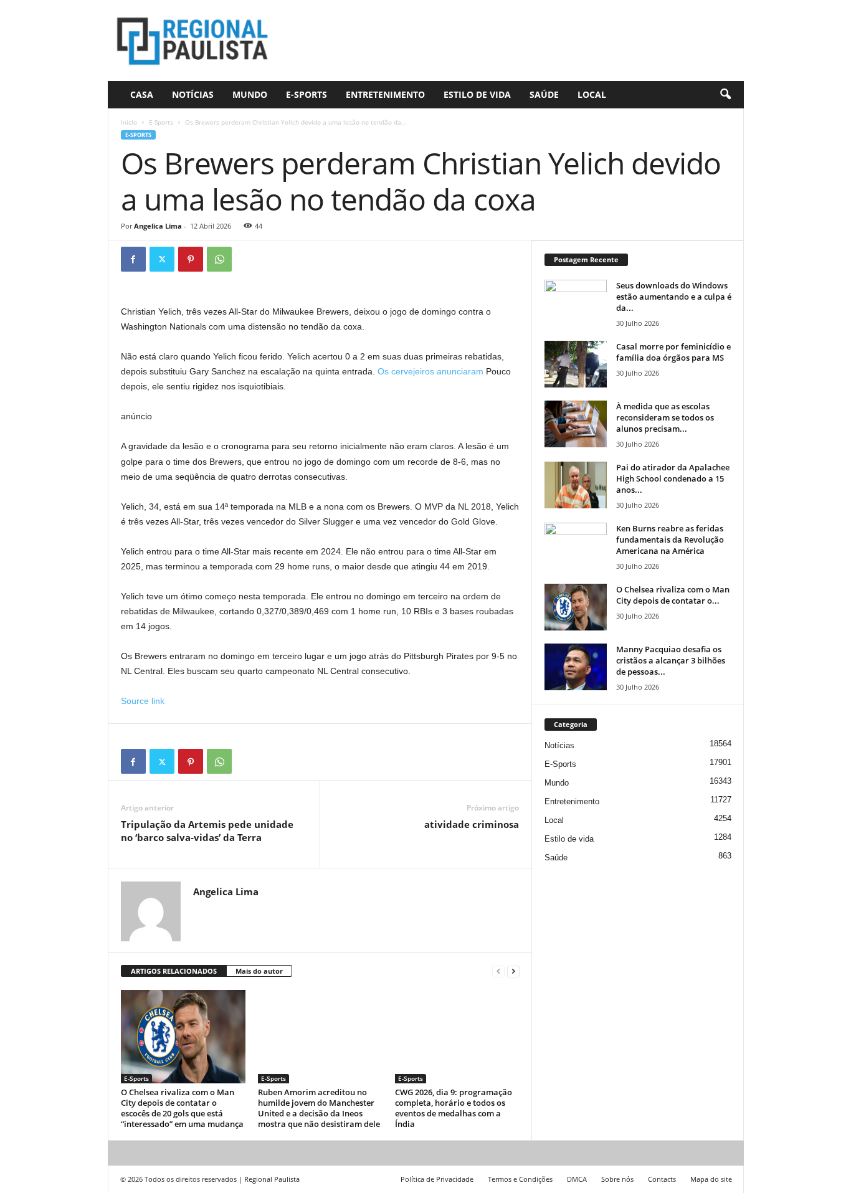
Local (592, 94)
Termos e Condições (520, 1179)
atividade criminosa (471, 824)
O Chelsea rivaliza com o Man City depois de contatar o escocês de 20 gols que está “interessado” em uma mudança (182, 1107)
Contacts (662, 1179)
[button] (725, 94)
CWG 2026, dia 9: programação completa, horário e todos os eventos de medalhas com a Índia (453, 1107)
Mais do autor (259, 971)
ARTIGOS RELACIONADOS (174, 971)
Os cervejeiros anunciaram (430, 371)
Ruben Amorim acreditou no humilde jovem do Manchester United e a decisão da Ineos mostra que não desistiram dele (319, 1107)
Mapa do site (711, 1179)
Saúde (544, 94)
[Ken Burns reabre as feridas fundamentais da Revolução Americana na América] (575, 546)
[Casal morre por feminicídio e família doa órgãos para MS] (575, 364)
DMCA (577, 1179)
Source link (142, 701)
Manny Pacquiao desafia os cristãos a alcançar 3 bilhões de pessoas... (670, 660)
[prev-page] (498, 971)
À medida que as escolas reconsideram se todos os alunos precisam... (665, 417)
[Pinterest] (190, 259)
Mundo (249, 94)
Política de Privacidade (437, 1179)
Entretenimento (385, 94)
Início (129, 122)
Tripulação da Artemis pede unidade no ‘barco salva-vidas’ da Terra (207, 831)
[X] (162, 259)
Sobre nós (617, 1179)
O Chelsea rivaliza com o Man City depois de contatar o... (673, 595)
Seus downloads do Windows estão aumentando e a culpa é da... (673, 296)
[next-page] (513, 971)
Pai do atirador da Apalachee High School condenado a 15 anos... (673, 478)
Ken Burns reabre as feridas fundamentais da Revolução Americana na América (670, 539)
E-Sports (306, 94)
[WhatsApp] (219, 259)
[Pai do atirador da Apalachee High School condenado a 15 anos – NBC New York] (575, 485)
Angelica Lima (158, 226)
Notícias (193, 94)
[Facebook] (133, 259)
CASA (141, 94)
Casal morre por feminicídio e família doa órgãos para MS (673, 352)
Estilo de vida (477, 94)
